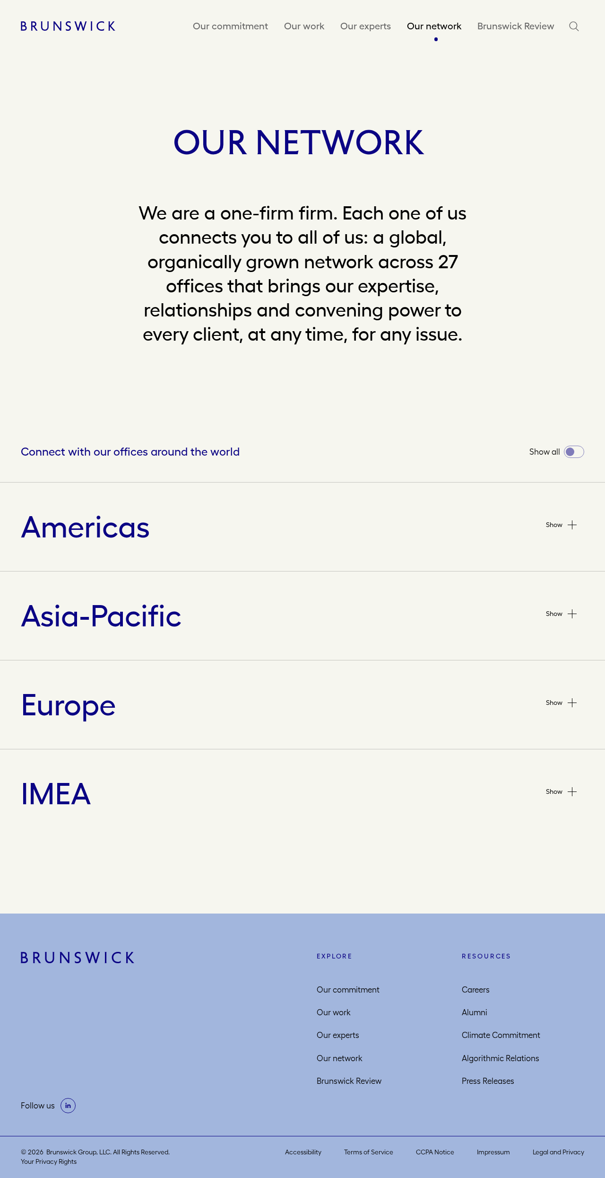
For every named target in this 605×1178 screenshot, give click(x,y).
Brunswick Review (515, 25)
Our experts (365, 25)
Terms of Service (368, 1152)
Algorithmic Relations (500, 1058)
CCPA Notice (435, 1152)
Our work (304, 25)
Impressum (493, 1152)
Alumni (474, 1012)
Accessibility (303, 1152)
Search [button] (576, 26)
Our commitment (230, 25)
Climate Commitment (501, 1035)
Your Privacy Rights (49, 1161)
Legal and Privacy (558, 1152)
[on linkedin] (68, 1105)
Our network (434, 25)
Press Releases (488, 1081)
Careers (476, 989)
